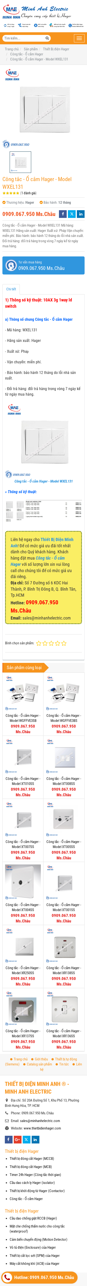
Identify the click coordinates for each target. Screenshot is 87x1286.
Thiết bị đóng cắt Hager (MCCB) (32, 1158)
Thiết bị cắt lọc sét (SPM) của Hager (35, 1255)
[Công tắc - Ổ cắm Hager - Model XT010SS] (23, 756)
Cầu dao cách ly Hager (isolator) (32, 1183)
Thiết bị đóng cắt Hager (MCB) (31, 1167)
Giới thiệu (41, 1059)
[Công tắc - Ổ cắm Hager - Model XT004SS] (23, 882)
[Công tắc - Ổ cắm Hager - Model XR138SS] (64, 945)
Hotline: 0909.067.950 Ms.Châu (43, 1277)
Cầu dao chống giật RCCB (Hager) (33, 1218)
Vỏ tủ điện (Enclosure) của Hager (33, 1247)
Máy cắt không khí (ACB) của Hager (34, 1263)
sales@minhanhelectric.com (40, 1121)
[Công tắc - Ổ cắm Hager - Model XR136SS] (64, 1008)
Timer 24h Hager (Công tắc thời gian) (35, 1175)
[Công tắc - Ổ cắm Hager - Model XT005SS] (64, 819)
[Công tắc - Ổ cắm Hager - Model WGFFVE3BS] (64, 693)
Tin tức (64, 1064)
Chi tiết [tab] (11, 289)
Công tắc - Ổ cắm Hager (26, 1199)
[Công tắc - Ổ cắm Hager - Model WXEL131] (43, 108)
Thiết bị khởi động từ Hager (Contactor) (37, 1191)
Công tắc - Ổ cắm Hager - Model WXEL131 (43, 481)
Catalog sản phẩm (39, 1064)
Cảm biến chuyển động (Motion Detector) (38, 1239)
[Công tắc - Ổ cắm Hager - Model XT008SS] (64, 756)
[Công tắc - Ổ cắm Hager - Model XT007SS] (23, 819)
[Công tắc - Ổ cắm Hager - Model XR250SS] (23, 945)
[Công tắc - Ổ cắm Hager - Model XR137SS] (23, 1008)
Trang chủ (21, 1059)
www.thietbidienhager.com (42, 1128)
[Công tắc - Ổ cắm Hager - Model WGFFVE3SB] (23, 693)
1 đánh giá (28, 193)
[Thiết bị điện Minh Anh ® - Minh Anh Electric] (36, 11)
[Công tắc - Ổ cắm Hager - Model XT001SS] (64, 882)
